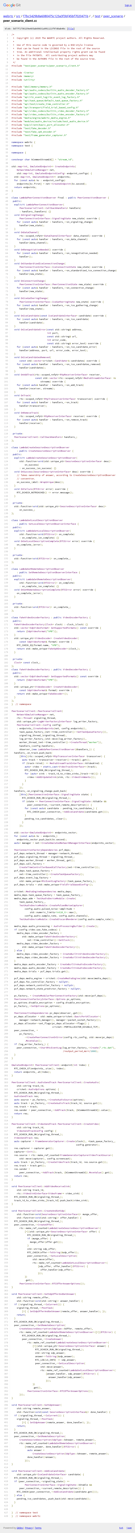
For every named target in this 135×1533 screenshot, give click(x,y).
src (18, 16)
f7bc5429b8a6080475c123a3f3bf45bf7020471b (55, 16)
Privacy (29, 1527)
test (97, 16)
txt (121, 1527)
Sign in (128, 5)
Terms (38, 1527)
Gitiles (20, 1527)
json (129, 1527)
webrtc (8, 16)
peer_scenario (113, 16)
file (70, 28)
